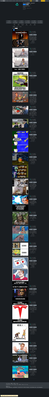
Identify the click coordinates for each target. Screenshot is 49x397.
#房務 (30, 101)
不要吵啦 (33, 362)
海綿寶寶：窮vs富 (33, 251)
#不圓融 (35, 39)
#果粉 (35, 292)
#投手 (32, 138)
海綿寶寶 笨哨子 (33, 374)
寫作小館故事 (28, 22)
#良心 (35, 218)
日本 (17, 384)
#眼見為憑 (31, 38)
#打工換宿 (34, 99)
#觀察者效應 (34, 96)
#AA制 (33, 231)
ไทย (25, 384)
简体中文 (15, 383)
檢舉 (30, 4)
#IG (36, 138)
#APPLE (31, 292)
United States (14, 384)
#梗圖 (33, 111)
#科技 (32, 309)
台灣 (12, 384)
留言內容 (17, 26)
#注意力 (32, 113)
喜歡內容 (20, 26)
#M (32, 139)
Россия (27, 384)
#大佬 (33, 293)
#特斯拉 (35, 309)
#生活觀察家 (32, 37)
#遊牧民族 (34, 186)
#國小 (31, 349)
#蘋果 (33, 292)
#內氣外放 (34, 202)
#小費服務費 (34, 101)
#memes (34, 36)
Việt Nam (23, 384)
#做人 (33, 39)
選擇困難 (33, 266)
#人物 (30, 309)
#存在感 (33, 331)
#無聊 (32, 112)
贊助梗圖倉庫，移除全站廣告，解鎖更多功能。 (9, 395)
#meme (31, 36)
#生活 (33, 265)
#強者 (32, 39)
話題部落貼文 (21, 22)
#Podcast (30, 98)
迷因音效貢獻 (34, 22)
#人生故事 (33, 98)
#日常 (34, 112)
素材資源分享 (9, 22)
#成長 (30, 99)
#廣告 (30, 138)
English (17, 383)
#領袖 (33, 309)
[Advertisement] (25, 14)
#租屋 (35, 185)
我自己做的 (34, 32)
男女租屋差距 (33, 187)
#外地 (32, 186)
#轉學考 (32, 99)
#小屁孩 (34, 349)
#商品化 (34, 113)
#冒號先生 (33, 100)
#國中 (31, 361)
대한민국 (20, 384)
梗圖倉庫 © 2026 (8, 386)
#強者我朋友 (34, 38)
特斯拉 (33, 310)
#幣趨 (35, 97)
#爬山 (32, 101)
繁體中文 (12, 383)
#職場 (35, 137)
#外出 (32, 264)
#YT (34, 138)
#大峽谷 (35, 100)
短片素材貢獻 (40, 22)
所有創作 (14, 26)
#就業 (35, 264)
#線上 (33, 138)
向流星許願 (33, 140)
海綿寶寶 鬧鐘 (33, 162)
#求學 (33, 264)
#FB (31, 139)
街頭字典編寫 (15, 22)
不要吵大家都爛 (33, 351)
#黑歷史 (36, 98)
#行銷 (34, 139)
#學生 (32, 349)
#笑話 (35, 111)
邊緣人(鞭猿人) (33, 332)
